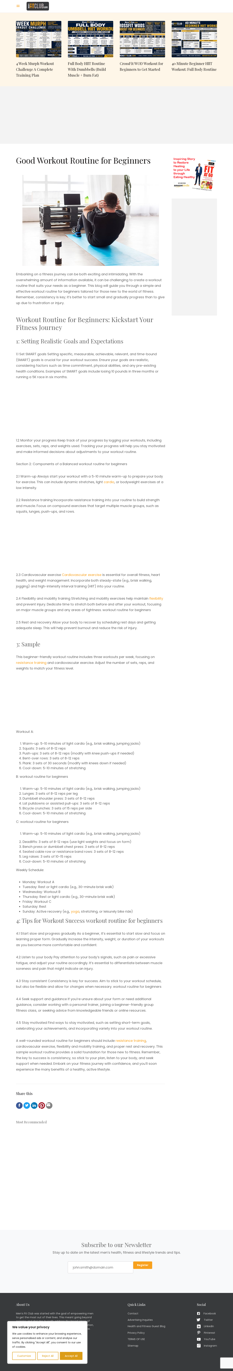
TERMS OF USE (136, 1339)
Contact (133, 1313)
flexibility (156, 598)
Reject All (48, 1356)
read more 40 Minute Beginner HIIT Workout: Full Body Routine (194, 49)
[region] (47, 1342)
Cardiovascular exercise (81, 574)
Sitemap (133, 1345)
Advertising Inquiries (140, 1320)
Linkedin (209, 1326)
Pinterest (209, 1332)
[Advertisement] (116, 115)
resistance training (31, 662)
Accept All (71, 1356)
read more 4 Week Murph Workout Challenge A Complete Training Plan (38, 49)
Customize (24, 1356)
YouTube (209, 1339)
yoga (75, 911)
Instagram (210, 1345)
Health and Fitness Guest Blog (146, 1326)
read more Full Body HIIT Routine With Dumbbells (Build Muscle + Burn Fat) (90, 49)
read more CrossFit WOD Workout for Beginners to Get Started (142, 49)
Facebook (210, 1313)
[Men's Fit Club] (38, 6)
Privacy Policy (136, 1332)
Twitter (208, 1320)
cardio (109, 482)
